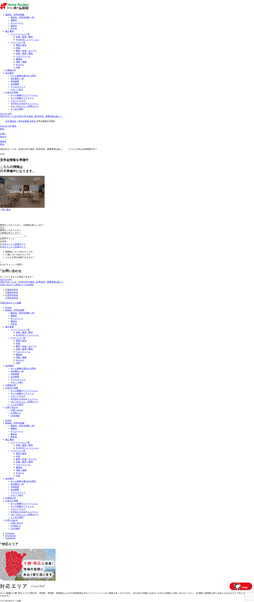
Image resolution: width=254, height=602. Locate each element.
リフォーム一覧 (18, 42)
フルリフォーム (23, 56)
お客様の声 (10, 70)
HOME (8, 307)
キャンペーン (17, 23)
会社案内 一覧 (17, 78)
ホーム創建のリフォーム (22, 98)
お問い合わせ (11, 407)
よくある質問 (17, 109)
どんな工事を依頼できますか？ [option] (20, 257)
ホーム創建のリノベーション (24, 95)
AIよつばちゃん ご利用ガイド (25, 106)
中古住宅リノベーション (27, 39)
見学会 (14, 28)
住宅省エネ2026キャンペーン (24, 103)
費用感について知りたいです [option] (19, 252)
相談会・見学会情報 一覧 (22, 17)
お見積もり (16, 413)
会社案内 (9, 73)
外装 (18, 48)
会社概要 (15, 84)
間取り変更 (21, 45)
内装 (18, 67)
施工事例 (9, 31)
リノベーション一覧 (20, 34)
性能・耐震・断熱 (24, 37)
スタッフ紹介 (17, 89)
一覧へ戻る (5, 209)
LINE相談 (15, 416)
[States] (26, 236)
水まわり (20, 64)
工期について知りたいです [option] (18, 254)
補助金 (19, 59)
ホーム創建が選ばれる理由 (23, 76)
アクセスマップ (18, 87)
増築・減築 (21, 62)
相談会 (14, 26)
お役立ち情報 (11, 92)
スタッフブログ (18, 101)
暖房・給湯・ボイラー (26, 51)
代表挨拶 (15, 81)
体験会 (14, 20)
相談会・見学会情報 (14, 14)
